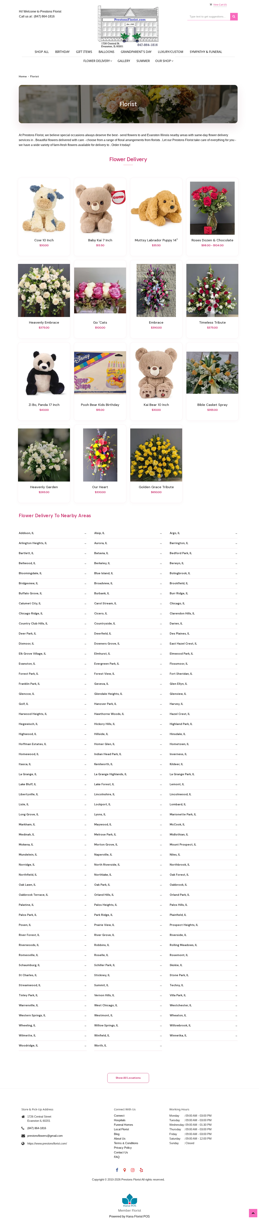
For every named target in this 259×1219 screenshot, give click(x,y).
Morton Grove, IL (106, 844)
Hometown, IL (179, 744)
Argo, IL (175, 533)
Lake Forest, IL (104, 784)
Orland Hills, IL (104, 895)
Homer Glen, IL (104, 744)
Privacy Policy (123, 1147)
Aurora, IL (100, 543)
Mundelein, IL (28, 855)
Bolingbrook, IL (180, 573)
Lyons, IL (100, 814)
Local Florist (121, 1129)
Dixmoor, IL (26, 644)
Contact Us (121, 1152)
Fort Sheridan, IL (181, 674)
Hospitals (120, 1120)
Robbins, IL (101, 945)
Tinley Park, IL (28, 995)
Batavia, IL (101, 553)
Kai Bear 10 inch (156, 404)
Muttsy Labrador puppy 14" (156, 240)
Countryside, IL (104, 623)
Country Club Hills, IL (33, 623)
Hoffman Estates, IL (32, 744)
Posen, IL (25, 925)
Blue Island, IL (103, 573)
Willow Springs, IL (106, 1025)
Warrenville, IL (28, 1005)
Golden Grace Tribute (156, 487)
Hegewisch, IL (28, 724)
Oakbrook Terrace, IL (33, 895)
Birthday (62, 52)
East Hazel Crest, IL (183, 644)
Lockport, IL (102, 804)
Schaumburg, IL (29, 965)
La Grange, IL (28, 774)
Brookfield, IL (179, 583)
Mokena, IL (26, 844)
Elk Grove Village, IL (32, 654)
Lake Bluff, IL (27, 784)
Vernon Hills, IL (104, 995)
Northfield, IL (28, 875)
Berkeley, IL (102, 563)
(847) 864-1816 (44, 16)
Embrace (156, 322)
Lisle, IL (24, 804)
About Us (120, 1138)
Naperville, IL (103, 855)
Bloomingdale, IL (30, 573)
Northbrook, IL (180, 865)
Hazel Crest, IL (180, 714)
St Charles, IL (28, 975)
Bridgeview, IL (28, 583)
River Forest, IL (29, 935)
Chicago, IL (177, 603)
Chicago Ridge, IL (31, 613)
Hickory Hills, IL (104, 724)
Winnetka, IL (178, 1035)
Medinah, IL (27, 834)
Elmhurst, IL (102, 654)
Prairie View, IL (104, 925)
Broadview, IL (103, 583)
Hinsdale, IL (178, 734)
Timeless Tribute (212, 322)
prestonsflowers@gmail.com (45, 1135)
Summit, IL (101, 985)
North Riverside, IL (107, 865)
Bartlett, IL (26, 553)
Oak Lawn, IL (27, 885)
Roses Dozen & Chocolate (212, 240)
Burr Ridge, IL (179, 593)
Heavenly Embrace (44, 322)
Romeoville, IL (28, 955)
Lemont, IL (177, 784)
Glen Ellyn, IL (178, 684)
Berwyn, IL (177, 563)
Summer (143, 61)
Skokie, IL (176, 965)
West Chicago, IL (106, 1005)
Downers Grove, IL (107, 644)
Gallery (124, 61)
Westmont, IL (103, 1015)
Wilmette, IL (27, 1035)
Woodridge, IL (28, 1045)
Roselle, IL (101, 955)
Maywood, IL (103, 824)
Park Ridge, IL (103, 915)
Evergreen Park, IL (106, 664)
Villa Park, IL (178, 995)
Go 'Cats (100, 322)
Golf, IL (23, 704)
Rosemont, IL (179, 955)
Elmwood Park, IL (181, 654)
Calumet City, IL (30, 603)
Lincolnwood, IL (180, 794)
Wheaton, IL (178, 1015)
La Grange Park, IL (182, 774)
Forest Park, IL (28, 674)
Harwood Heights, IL (33, 714)
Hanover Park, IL (105, 704)
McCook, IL (177, 824)
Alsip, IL (99, 533)
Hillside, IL (101, 734)
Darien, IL (176, 623)
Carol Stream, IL (105, 603)
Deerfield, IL (102, 633)
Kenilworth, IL (103, 764)
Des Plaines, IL (180, 633)
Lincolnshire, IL (104, 794)
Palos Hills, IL (179, 905)
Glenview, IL (178, 694)
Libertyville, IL (28, 794)
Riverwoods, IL (29, 945)
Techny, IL (177, 985)
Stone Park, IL (179, 975)
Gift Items (84, 52)
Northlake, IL (103, 875)
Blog (116, 1134)
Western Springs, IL (32, 1015)
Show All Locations (128, 1077)
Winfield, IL (102, 1035)
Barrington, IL (179, 543)
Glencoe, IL (27, 694)
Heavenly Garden (44, 487)
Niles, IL (175, 855)
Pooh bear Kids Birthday (100, 404)
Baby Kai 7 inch (100, 240)
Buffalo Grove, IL (30, 593)
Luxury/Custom (170, 52)
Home (23, 76)
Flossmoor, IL (179, 664)
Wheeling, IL (27, 1025)
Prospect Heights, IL (184, 925)
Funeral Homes (123, 1124)
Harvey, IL (176, 704)
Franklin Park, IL (29, 684)
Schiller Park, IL (104, 965)
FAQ (117, 1157)
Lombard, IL (178, 804)
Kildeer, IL (176, 764)
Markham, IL (27, 824)
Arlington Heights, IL (33, 543)
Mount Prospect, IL (183, 844)
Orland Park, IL (180, 895)
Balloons (106, 52)
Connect (119, 1115)
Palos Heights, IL (105, 905)
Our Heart (100, 487)
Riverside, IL (178, 935)
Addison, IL (26, 533)
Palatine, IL (26, 905)
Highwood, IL (28, 734)
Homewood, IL (29, 754)
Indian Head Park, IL (108, 754)
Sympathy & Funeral (206, 52)
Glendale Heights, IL (108, 694)
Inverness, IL (178, 754)
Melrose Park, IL (105, 834)
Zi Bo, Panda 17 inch (44, 404)
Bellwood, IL (27, 563)
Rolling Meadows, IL (183, 945)
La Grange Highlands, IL (110, 774)
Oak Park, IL (102, 885)
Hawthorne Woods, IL (109, 714)
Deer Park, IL (27, 633)
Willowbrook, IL (180, 1025)
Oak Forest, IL (179, 875)
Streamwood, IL (30, 985)
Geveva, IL (101, 684)
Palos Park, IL (28, 915)
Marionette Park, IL (183, 814)
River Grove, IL (104, 935)
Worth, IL (100, 1045)
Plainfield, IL (178, 915)
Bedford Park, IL (181, 553)
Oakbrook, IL (178, 885)
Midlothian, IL (179, 834)
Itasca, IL (25, 764)
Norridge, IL (27, 865)
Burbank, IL (101, 593)
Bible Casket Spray (212, 404)
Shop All (42, 52)
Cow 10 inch (44, 240)
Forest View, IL (104, 674)
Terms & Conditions (126, 1143)
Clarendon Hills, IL (182, 613)
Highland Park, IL (181, 724)
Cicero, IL (100, 613)
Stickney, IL (102, 975)
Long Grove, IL (29, 814)
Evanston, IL (27, 664)
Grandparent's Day (136, 52)
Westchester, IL (181, 1005)
